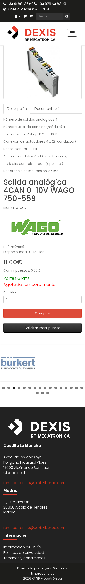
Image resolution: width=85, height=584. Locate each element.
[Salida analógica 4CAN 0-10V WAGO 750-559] (42, 72)
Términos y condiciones (24, 558)
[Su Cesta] (25, 16)
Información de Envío (22, 547)
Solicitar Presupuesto (43, 327)
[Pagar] (31, 16)
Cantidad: (10, 292)
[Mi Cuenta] (17, 16)
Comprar (42, 313)
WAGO (20, 207)
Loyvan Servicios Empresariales (49, 571)
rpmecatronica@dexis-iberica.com (34, 482)
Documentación (48, 108)
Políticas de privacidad (23, 552)
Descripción (17, 108)
